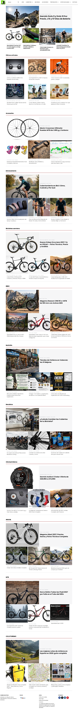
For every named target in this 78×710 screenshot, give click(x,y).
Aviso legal (41, 698)
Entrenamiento (11, 171)
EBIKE (7, 286)
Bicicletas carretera (13, 228)
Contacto (41, 702)
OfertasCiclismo (11, 462)
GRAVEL (8, 520)
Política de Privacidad (43, 700)
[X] (62, 697)
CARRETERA (29, 2)
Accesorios (10, 113)
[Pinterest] (67, 697)
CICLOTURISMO (11, 636)
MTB (23, 2)
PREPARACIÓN (53, 2)
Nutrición (9, 345)
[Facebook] (59, 697)
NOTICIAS (75, 2)
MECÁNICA (37, 2)
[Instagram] (65, 697)
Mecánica (9, 404)
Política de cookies (43, 697)
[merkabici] (3, 2)
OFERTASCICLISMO (64, 2)
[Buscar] (18, 2)
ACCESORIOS (45, 2)
